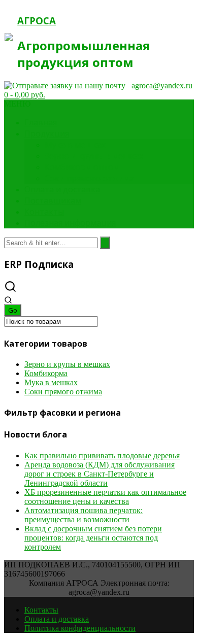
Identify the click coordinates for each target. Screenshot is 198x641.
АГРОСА (36, 20)
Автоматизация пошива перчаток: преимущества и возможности (83, 515)
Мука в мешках (75, 144)
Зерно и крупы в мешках (94, 155)
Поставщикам (52, 200)
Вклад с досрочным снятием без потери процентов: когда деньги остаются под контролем (93, 537)
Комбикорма (46, 373)
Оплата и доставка (62, 189)
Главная (40, 122)
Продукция (46, 133)
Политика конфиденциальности (80, 628)
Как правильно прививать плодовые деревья (102, 455)
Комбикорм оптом (82, 167)
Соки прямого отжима (89, 178)
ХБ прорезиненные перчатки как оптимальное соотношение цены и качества (105, 496)
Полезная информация (70, 222)
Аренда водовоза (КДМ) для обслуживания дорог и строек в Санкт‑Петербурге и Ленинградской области (99, 473)
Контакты (44, 211)
